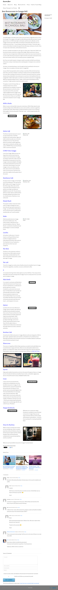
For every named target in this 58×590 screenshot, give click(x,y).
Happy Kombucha (9, 408)
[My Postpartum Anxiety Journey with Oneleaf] (9, 456)
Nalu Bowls (6, 279)
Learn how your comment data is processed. (29, 583)
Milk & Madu (7, 103)
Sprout (5, 369)
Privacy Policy (30, 587)
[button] (4, 463)
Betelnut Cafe (7, 332)
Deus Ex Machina (8, 425)
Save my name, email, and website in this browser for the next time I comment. (21, 573)
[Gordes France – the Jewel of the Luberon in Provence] (35, 456)
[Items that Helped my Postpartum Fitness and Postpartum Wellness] (22, 456)
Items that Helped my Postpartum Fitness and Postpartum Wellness (22, 468)
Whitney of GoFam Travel (11, 531)
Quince (5, 305)
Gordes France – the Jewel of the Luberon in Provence (34, 468)
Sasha (8, 539)
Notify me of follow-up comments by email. (23, 576)
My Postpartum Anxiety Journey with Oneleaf (9, 467)
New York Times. (36, 351)
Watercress (6, 343)
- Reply (19, 477)
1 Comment (11, 468)
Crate (5, 379)
